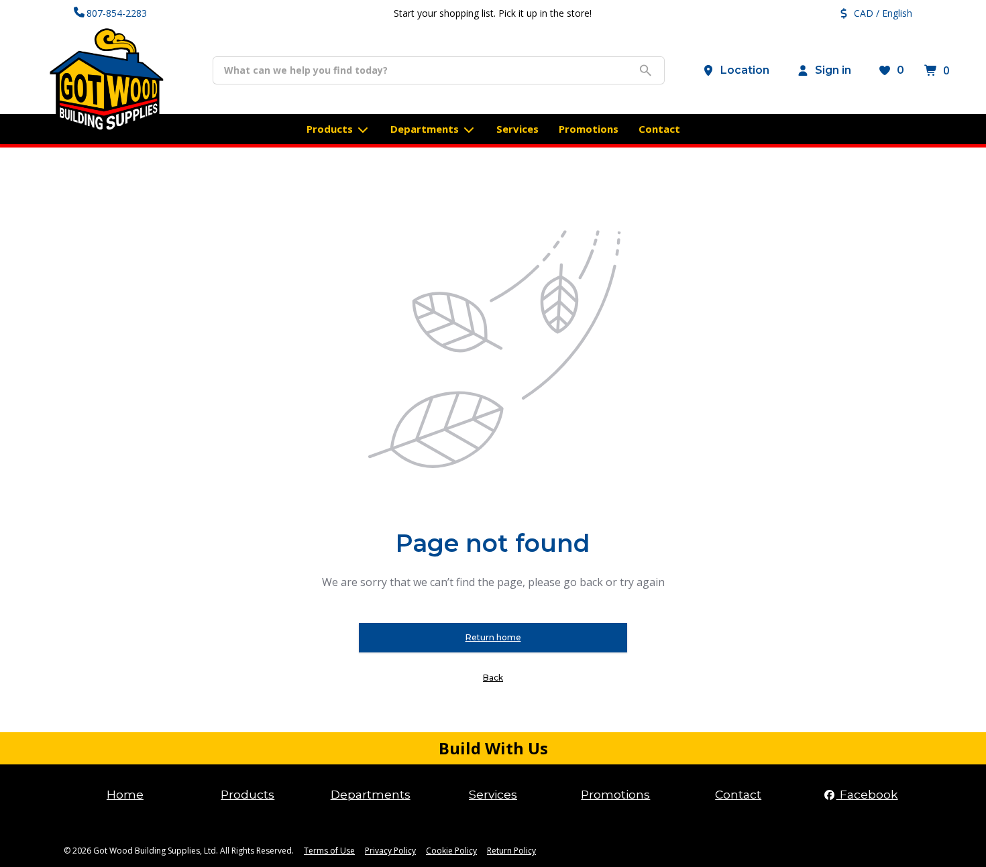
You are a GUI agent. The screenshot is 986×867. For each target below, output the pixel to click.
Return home (493, 637)
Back (493, 678)
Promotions (615, 794)
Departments (370, 794)
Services (493, 794)
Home (125, 794)
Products (247, 794)
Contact (738, 794)
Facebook (867, 794)
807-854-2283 (117, 13)
